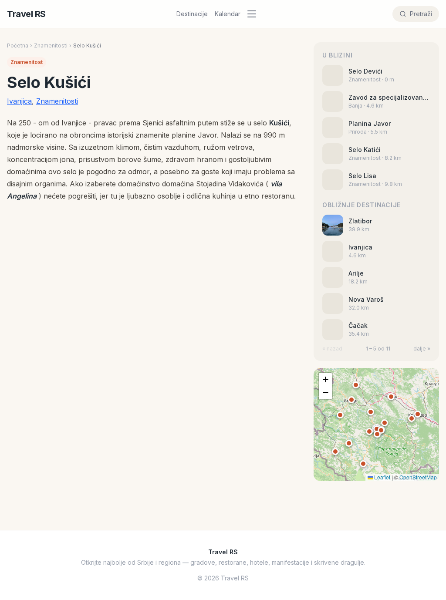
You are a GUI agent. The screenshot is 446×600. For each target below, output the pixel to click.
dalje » (421, 348)
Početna (17, 45)
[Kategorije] (254, 14)
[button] (376, 428)
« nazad (332, 348)
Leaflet (381, 477)
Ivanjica (19, 101)
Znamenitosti (51, 45)
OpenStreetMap (418, 477)
